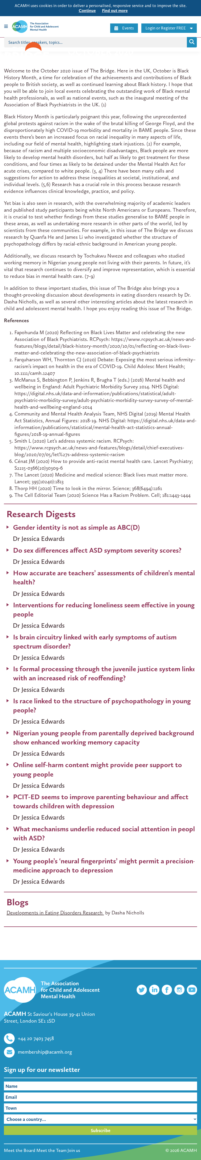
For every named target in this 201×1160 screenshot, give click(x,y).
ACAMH (188, 1150)
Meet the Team (51, 1150)
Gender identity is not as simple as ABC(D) (76, 527)
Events (128, 28)
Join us (74, 1150)
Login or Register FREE (166, 28)
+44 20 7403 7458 (36, 1038)
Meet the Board (19, 1150)
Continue (87, 10)
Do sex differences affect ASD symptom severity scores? (97, 550)
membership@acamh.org (45, 1052)
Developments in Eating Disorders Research (55, 912)
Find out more (115, 10)
